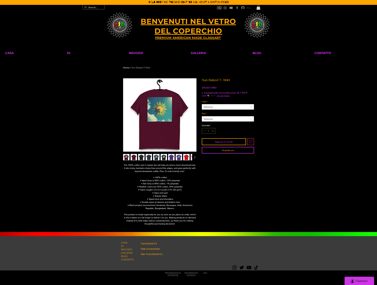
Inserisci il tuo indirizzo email (162, 165)
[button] (234, 105)
